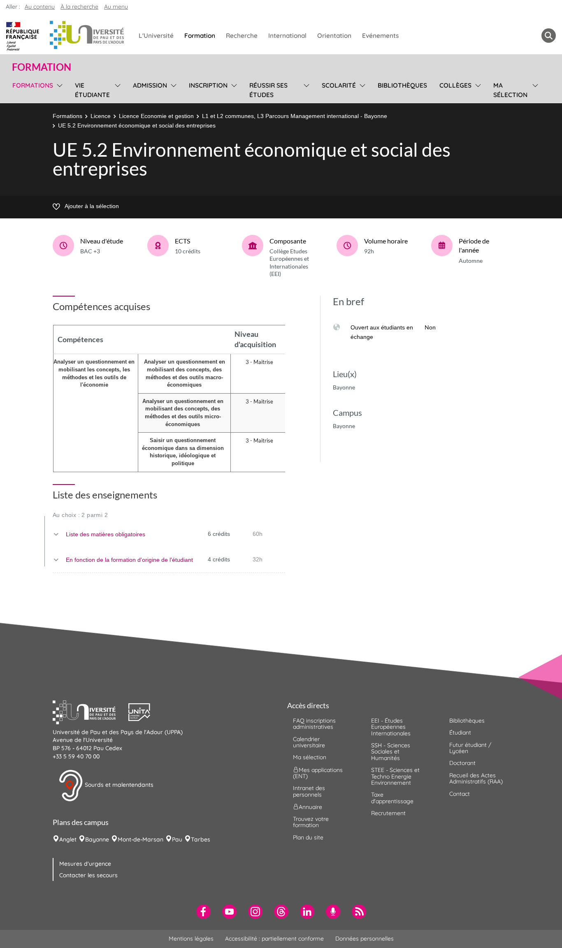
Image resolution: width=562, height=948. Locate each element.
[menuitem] (203, 912)
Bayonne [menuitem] (97, 839)
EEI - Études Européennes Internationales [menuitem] (391, 727)
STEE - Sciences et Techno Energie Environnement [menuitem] (395, 776)
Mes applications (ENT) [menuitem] (318, 772)
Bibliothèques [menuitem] (402, 85)
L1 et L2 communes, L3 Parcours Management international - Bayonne (294, 116)
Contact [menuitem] (459, 793)
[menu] (58, 89)
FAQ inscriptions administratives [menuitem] (314, 723)
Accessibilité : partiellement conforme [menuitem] (274, 938)
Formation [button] (41, 67)
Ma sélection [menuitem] (510, 90)
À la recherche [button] (79, 6)
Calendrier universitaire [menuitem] (309, 742)
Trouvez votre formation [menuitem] (311, 822)
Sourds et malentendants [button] (118, 784)
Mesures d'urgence (85, 863)
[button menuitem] (548, 35)
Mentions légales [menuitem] (191, 938)
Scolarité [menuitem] (339, 85)
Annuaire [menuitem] (310, 807)
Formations (67, 116)
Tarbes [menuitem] (200, 839)
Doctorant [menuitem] (462, 763)
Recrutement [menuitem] (388, 813)
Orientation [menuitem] (334, 35)
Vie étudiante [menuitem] (92, 90)
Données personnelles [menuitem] (364, 938)
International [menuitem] (287, 35)
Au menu (116, 6)
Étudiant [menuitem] (460, 732)
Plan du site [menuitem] (308, 837)
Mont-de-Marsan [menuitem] (140, 839)
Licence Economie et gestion (156, 116)
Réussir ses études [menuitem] (268, 90)
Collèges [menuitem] (455, 85)
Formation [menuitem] (199, 35)
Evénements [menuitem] (380, 35)
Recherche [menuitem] (242, 35)
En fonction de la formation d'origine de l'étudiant (129, 559)
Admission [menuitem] (150, 85)
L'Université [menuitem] (156, 35)
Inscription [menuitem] (208, 85)
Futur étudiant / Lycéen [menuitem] (470, 748)
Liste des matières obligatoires (105, 534)
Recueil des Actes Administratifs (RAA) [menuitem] (476, 778)
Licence (101, 116)
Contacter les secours (88, 875)
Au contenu (40, 6)
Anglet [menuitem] (68, 839)
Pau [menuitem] (177, 839)
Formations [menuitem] (32, 85)
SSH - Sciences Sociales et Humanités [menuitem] (390, 752)
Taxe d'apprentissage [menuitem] (392, 797)
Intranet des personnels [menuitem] (309, 791)
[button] (90, 711)
